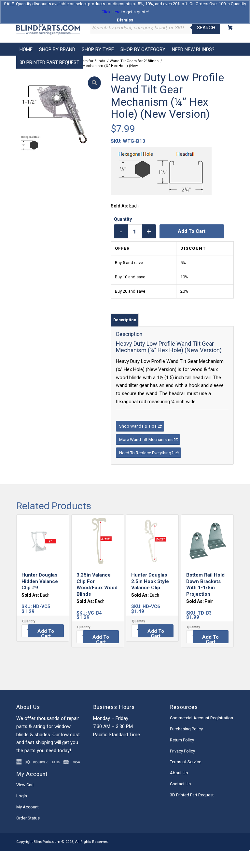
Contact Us (180, 783)
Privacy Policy (182, 751)
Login (21, 795)
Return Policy (182, 740)
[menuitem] (26, 49)
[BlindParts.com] (48, 27)
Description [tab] (124, 319)
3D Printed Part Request (192, 794)
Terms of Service (185, 761)
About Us (179, 772)
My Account (27, 806)
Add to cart (191, 231)
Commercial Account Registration (201, 717)
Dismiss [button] (125, 20)
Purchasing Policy (186, 728)
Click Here (111, 11)
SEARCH (206, 28)
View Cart (25, 784)
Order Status (28, 818)
